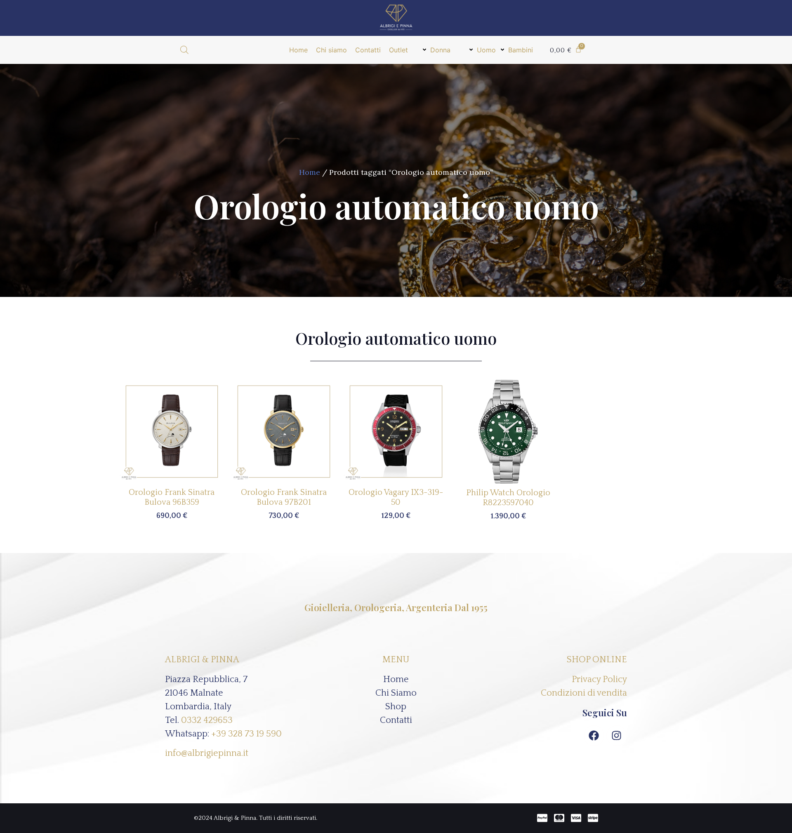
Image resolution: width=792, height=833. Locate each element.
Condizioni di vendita (584, 693)
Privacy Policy (599, 679)
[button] (436, 49)
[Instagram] (616, 735)
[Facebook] (594, 735)
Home (309, 172)
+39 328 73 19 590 (246, 734)
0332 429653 (207, 720)
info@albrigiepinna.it (206, 753)
